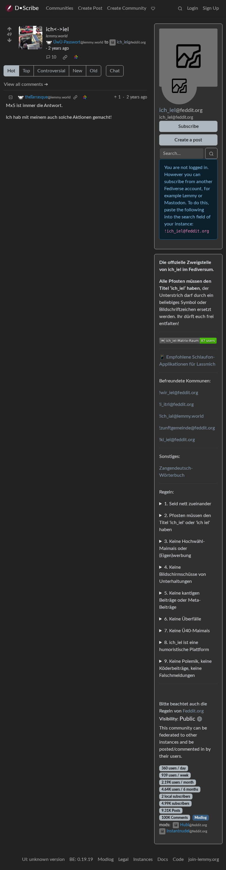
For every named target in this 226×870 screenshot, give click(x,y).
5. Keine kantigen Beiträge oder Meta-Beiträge (180, 600)
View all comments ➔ (26, 84)
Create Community (126, 8)
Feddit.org (193, 711)
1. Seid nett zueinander (187, 503)
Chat (115, 70)
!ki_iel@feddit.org (177, 439)
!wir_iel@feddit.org (178, 392)
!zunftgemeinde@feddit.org (187, 428)
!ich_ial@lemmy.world (181, 416)
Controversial (51, 70)
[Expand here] (30, 37)
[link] (65, 57)
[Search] (180, 8)
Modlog (201, 817)
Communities (59, 8)
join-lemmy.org (203, 859)
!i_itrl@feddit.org (176, 404)
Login (192, 8)
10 (53, 57)
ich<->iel (57, 29)
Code (178, 859)
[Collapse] (10, 97)
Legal (123, 859)
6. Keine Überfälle (182, 619)
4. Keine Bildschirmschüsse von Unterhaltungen (182, 574)
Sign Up (211, 8)
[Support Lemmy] (153, 8)
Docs (162, 859)
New (77, 70)
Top (26, 70)
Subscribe (188, 126)
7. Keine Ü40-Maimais (187, 630)
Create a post (188, 140)
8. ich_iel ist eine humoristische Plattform (184, 646)
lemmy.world (56, 36)
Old (93, 70)
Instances (143, 859)
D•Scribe (27, 8)
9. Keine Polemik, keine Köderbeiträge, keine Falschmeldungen (185, 668)
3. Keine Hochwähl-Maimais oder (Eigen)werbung (182, 548)
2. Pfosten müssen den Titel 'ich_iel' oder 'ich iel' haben (185, 522)
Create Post (90, 8)
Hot (11, 70)
